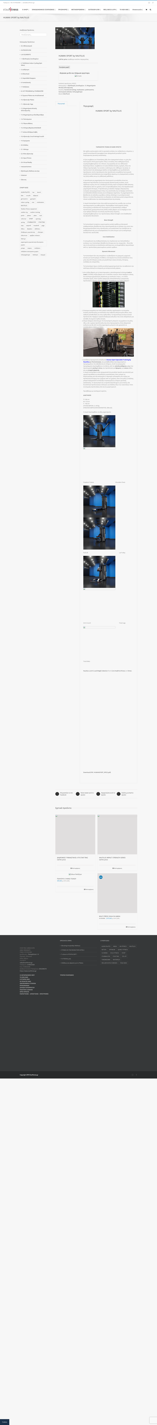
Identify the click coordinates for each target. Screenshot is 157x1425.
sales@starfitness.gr (28, 3)
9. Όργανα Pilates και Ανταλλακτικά (32, 95)
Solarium (24, 175)
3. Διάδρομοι (25, 69)
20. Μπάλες (24, 145)
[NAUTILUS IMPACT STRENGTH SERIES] (117, 834)
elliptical (35, 195)
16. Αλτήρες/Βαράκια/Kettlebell (31, 128)
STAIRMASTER (31, 222)
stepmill (28, 225)
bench (39, 192)
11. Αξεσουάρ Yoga (27, 104)
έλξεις (23, 229)
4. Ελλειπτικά (25, 74)
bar (33, 192)
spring (23, 222)
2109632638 (30, 965)
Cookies (4, 1422)
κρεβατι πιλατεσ (35, 235)
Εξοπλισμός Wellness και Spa (30, 171)
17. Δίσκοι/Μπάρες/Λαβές (29, 132)
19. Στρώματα (25, 141)
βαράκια (29, 229)
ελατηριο (40, 232)
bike (22, 195)
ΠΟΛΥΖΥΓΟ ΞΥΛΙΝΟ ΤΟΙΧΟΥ (66, 879)
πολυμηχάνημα (77, 92)
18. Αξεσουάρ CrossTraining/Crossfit (32, 136)
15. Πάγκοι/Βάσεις (27, 123)
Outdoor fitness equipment (29, 209)
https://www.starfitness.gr (28, 971)
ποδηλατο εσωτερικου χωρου (29, 251)
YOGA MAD (123, 963)
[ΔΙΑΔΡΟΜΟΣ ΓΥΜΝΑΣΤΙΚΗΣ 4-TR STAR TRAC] (75, 834)
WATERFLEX (116, 959)
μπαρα (23, 248)
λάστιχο (23, 239)
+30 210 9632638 (15, 3)
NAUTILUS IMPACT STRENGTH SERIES (112, 858)
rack (40, 215)
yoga (43, 225)
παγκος (29, 248)
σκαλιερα (35, 255)
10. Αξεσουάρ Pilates (27, 100)
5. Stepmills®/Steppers (28, 78)
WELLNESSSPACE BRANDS (109, 963)
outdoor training (35, 212)
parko (22, 215)
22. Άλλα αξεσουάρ (27, 154)
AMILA (115, 946)
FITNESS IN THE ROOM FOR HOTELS (72, 950)
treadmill (36, 225)
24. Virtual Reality (26, 162)
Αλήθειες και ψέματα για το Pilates (72, 963)
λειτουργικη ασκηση (65, 92)
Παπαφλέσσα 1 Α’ (33, 954)
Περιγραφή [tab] (61, 104)
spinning (38, 219)
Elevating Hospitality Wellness (70, 946)
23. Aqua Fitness (26, 158)
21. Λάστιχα (24, 149)
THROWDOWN (106, 959)
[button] (150, 9)
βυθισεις (37, 229)
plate (35, 215)
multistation (80, 90)
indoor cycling (25, 202)
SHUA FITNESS (114, 953)
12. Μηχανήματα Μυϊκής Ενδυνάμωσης (29, 109)
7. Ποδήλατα (25, 87)
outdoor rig (24, 212)
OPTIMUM (112, 949)
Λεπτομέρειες (76, 868)
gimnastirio (24, 199)
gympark (33, 199)
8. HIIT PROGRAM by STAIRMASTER (32, 91)
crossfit (28, 195)
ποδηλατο (37, 248)
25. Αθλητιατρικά (26, 46)
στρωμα (43, 255)
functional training (70, 90)
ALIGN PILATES (25, 192)
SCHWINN (105, 953)
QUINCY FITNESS (123, 949)
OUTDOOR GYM (26, 50)
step (22, 225)
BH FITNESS (123, 946)
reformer (23, 219)
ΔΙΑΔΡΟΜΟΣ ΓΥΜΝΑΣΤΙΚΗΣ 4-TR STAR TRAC (72, 858)
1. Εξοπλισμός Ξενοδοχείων (75, 85)
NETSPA (104, 949)
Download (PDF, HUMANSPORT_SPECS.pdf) (97, 772)
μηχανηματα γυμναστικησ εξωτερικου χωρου (32, 243)
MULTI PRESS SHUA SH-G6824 (109, 916)
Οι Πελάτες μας (66, 959)
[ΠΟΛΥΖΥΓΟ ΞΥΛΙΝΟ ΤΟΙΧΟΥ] (75, 874)
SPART (31, 219)
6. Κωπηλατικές (26, 82)
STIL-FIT (124, 956)
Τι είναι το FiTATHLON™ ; (69, 954)
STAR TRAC (41, 222)
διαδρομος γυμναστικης (28, 232)
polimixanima (89, 90)
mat (33, 202)
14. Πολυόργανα (26, 119)
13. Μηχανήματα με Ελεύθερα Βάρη (32, 115)
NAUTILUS (66, 94)
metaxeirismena (26, 167)
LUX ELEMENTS (26, 54)
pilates (29, 215)
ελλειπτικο (24, 235)
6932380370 (43, 969)
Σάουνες (23, 180)
